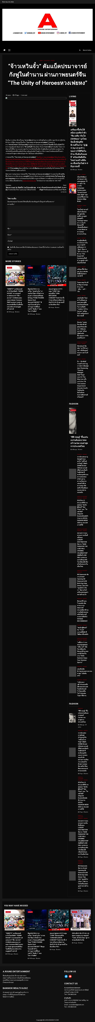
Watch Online (87, 50)
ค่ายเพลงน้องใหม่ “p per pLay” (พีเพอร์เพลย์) (21, 187)
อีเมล (10, 235)
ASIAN (41, 60)
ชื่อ (9, 228)
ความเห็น (11, 204)
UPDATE (52, 60)
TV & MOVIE (47, 60)
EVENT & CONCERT (82, 342)
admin (9, 95)
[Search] (80, 50)
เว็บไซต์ (10, 241)
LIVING (72, 103)
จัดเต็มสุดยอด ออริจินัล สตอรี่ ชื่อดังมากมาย (51, 188)
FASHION (79, 205)
